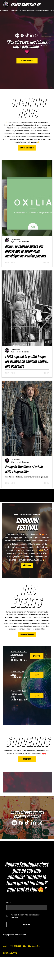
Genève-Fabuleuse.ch (25, 4)
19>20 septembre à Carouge (27, 514)
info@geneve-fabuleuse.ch (14, 934)
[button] (17, 659)
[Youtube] (17, 35)
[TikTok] (27, 35)
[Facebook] (22, 35)
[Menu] (49, 5)
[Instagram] (37, 35)
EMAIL (9, 902)
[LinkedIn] (32, 35)
